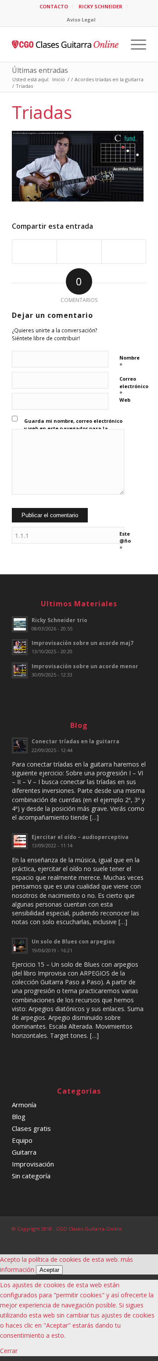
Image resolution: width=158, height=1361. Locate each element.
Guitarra (24, 1152)
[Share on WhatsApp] (79, 251)
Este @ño (125, 541)
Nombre (129, 361)
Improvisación (33, 1163)
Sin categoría (31, 1175)
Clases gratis (31, 1128)
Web (124, 399)
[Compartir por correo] (124, 251)
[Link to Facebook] (100, 1238)
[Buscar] (113, 44)
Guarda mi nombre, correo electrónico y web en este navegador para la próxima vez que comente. (73, 428)
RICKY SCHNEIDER (100, 6)
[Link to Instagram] (126, 1238)
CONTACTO (54, 6)
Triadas (42, 112)
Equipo (22, 1140)
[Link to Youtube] (113, 1238)
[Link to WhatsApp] (139, 1238)
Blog (18, 1116)
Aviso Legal (81, 19)
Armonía (24, 1104)
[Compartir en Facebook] (34, 251)
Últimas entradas (40, 70)
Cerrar (9, 1351)
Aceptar (49, 1270)
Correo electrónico (133, 386)
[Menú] (134, 44)
